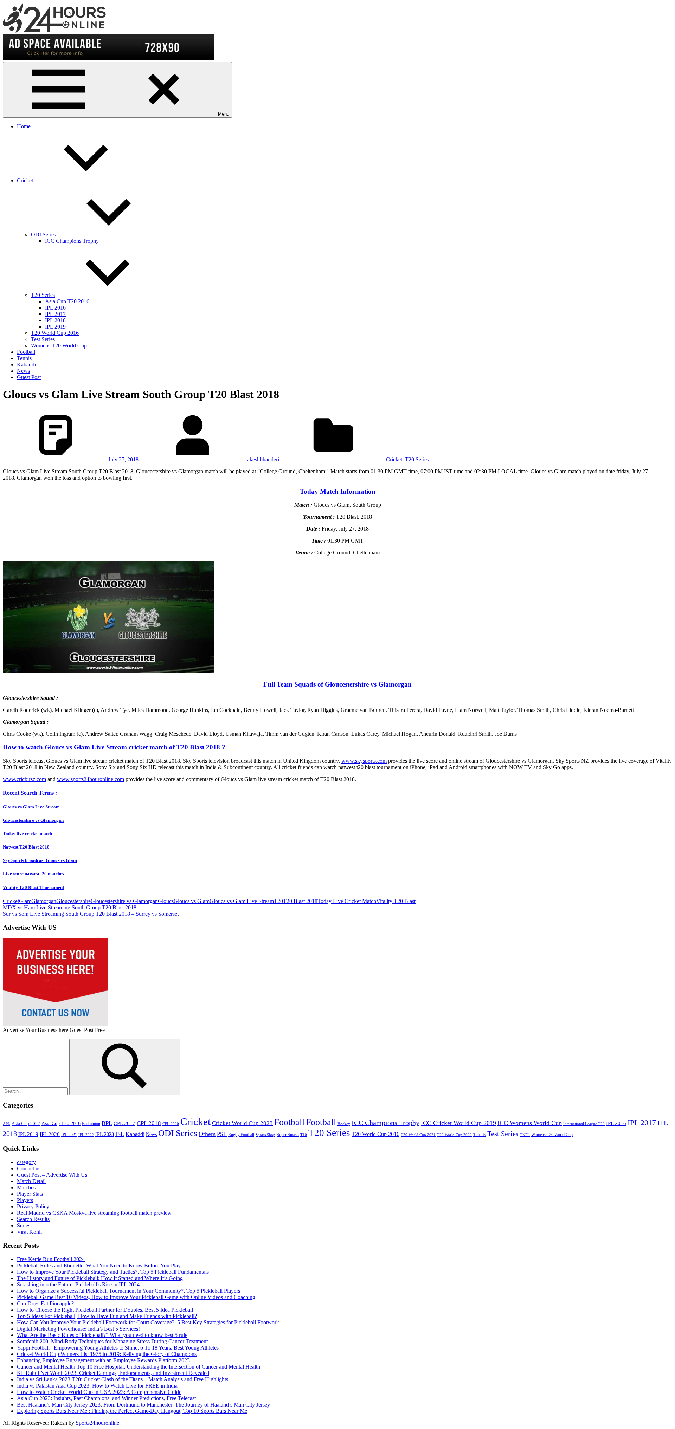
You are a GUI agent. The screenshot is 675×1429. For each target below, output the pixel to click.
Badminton (91, 1123)
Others (207, 1133)
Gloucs (166, 901)
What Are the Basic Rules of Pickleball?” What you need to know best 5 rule (102, 1335)
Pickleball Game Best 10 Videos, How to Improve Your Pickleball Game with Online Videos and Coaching (136, 1297)
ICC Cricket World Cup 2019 (458, 1122)
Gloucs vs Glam (192, 901)
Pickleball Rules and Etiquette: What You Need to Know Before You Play (99, 1265)
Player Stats (30, 1194)
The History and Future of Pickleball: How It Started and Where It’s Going (100, 1278)
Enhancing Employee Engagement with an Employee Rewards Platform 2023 (103, 1360)
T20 (278, 901)
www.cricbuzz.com (24, 779)
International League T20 (584, 1124)
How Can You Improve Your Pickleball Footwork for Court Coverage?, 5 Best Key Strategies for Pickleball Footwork (148, 1322)
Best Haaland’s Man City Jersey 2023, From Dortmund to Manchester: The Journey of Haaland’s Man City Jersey (143, 1405)
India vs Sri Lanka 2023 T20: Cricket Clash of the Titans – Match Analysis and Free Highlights (122, 1379)
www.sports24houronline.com (90, 779)
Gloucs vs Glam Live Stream (31, 807)
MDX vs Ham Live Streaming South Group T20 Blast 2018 (69, 907)
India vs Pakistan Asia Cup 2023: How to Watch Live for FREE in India (97, 1386)
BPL (107, 1123)
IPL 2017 (55, 314)
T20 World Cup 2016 (55, 333)
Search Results (33, 1219)
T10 (303, 1135)
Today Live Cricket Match (346, 901)
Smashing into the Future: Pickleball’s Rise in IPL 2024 (78, 1284)
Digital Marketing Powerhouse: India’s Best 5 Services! (78, 1329)
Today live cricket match (27, 833)
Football (26, 352)
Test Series (43, 339)
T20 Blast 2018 (300, 901)
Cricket (25, 180)
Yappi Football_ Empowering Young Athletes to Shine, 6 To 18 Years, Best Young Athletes (118, 1348)
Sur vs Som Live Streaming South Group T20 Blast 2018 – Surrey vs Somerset (91, 914)
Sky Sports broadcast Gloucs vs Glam (40, 860)
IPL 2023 (104, 1134)
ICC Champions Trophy (72, 241)
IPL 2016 (55, 308)
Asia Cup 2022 (26, 1123)
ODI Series (43, 235)
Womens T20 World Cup (59, 346)
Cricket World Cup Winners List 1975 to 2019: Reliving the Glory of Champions (107, 1354)
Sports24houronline (97, 1423)
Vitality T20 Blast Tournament (33, 887)
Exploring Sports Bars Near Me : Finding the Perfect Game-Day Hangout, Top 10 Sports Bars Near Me (132, 1411)
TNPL (525, 1135)
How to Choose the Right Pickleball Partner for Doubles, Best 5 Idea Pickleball (105, 1310)
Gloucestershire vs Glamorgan (33, 820)
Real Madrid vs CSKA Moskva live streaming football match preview (94, 1213)
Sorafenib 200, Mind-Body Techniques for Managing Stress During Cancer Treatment (112, 1341)
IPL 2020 (50, 1134)
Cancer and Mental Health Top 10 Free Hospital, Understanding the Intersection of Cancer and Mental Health (138, 1367)
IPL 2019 (55, 327)
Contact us (28, 1168)
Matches (26, 1187)
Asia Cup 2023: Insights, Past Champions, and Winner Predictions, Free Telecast (106, 1398)
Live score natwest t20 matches (33, 873)
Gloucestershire (73, 901)
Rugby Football (241, 1134)
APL (6, 1124)
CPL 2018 (149, 1123)
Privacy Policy (33, 1206)
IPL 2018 (55, 320)
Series (23, 1225)
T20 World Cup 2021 (418, 1135)
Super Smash (288, 1134)
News (23, 371)
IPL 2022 (86, 1135)
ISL (119, 1134)
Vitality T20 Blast (396, 901)
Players (25, 1200)
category (26, 1162)
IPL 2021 (69, 1134)
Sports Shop (265, 1135)
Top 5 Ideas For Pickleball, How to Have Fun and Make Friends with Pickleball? (107, 1316)
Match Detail (31, 1181)
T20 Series (43, 295)
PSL (222, 1134)
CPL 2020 (170, 1124)
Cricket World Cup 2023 (242, 1123)
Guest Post (29, 377)
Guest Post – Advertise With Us (52, 1175)
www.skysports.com (364, 761)
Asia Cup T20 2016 (67, 301)
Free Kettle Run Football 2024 (51, 1259)
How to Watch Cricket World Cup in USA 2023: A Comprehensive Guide (99, 1392)
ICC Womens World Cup (529, 1122)
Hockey (344, 1124)
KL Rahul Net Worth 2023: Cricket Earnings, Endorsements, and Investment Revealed (113, 1373)
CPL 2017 (124, 1123)
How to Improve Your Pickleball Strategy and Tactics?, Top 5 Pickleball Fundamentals (113, 1272)
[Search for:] (36, 1091)
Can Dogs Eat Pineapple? (45, 1303)
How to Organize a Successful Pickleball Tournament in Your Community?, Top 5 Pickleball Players (128, 1291)
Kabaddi (26, 365)
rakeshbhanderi (262, 459)
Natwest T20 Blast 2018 (26, 847)
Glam (25, 901)
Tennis (24, 358)
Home (24, 126)
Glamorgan (43, 901)
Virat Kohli (29, 1232)
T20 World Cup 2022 (454, 1135)
